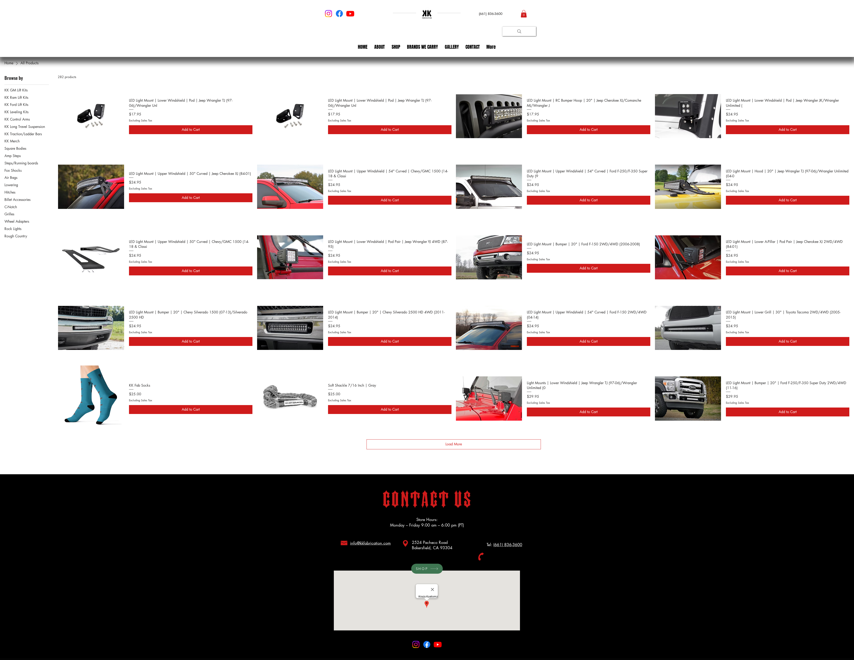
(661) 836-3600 (507, 544)
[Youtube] (350, 13)
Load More (453, 444)
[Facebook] (339, 13)
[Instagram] (328, 13)
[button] (524, 13)
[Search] (519, 31)
